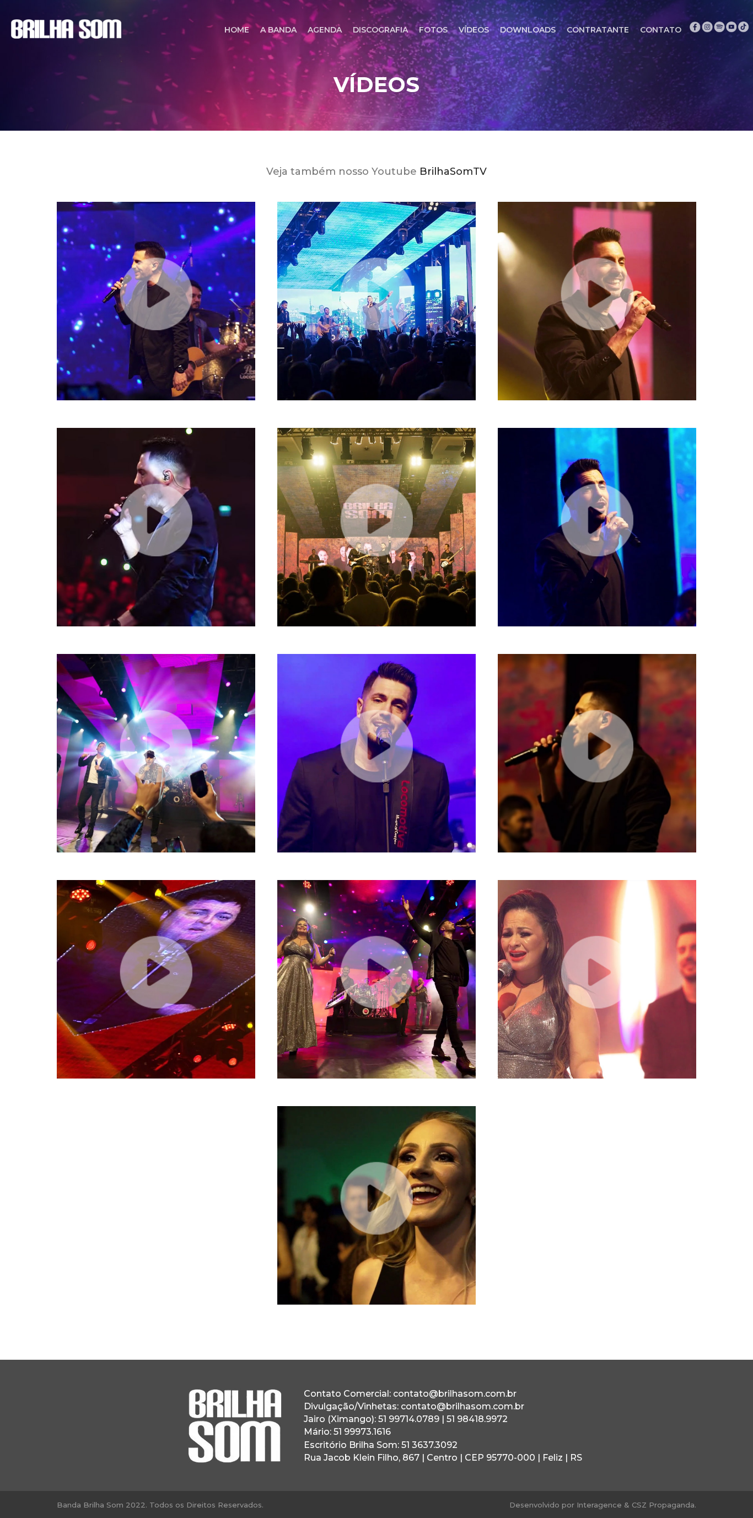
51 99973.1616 (362, 1431)
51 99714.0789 (408, 1419)
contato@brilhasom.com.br (455, 1393)
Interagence (599, 1504)
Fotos (433, 30)
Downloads (528, 30)
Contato (660, 30)
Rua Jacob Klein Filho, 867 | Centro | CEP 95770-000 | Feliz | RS (443, 1457)
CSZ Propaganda (663, 1504)
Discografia (380, 30)
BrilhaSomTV (453, 171)
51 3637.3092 (429, 1445)
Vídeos (474, 30)
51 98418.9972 (477, 1419)
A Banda (278, 30)
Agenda (325, 30)
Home (236, 30)
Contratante (598, 30)
